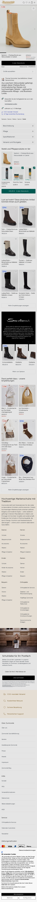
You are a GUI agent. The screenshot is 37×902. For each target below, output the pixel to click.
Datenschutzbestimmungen (27, 850)
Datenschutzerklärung (7, 888)
